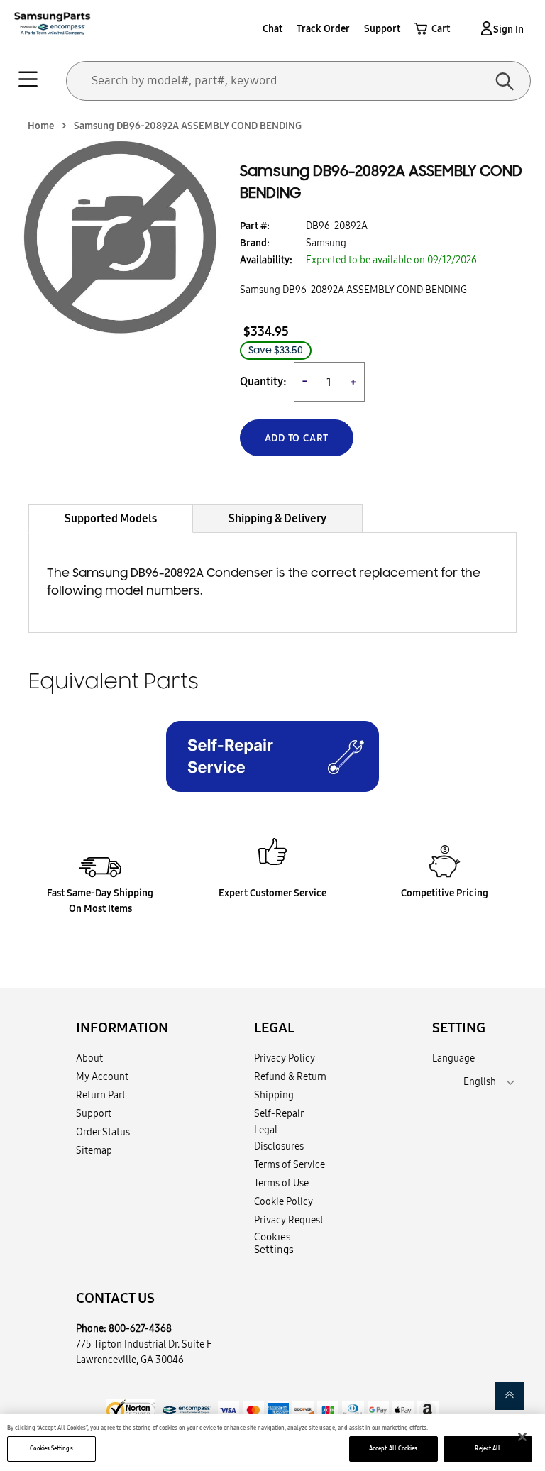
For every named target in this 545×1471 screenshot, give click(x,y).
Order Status (103, 1132)
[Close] (522, 1437)
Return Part (101, 1095)
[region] (272, 1442)
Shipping (274, 1095)
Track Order (323, 28)
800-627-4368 (140, 1328)
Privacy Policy (284, 1058)
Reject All (487, 1448)
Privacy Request (289, 1220)
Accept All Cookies (393, 1448)
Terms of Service (289, 1164)
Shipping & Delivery (277, 518)
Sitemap (94, 1150)
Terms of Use (281, 1183)
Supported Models (111, 518)
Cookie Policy (283, 1201)
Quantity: (263, 381)
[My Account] (484, 28)
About (89, 1058)
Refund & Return (290, 1076)
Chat (272, 28)
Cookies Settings (51, 1448)
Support (382, 28)
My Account (102, 1076)
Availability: (266, 260)
